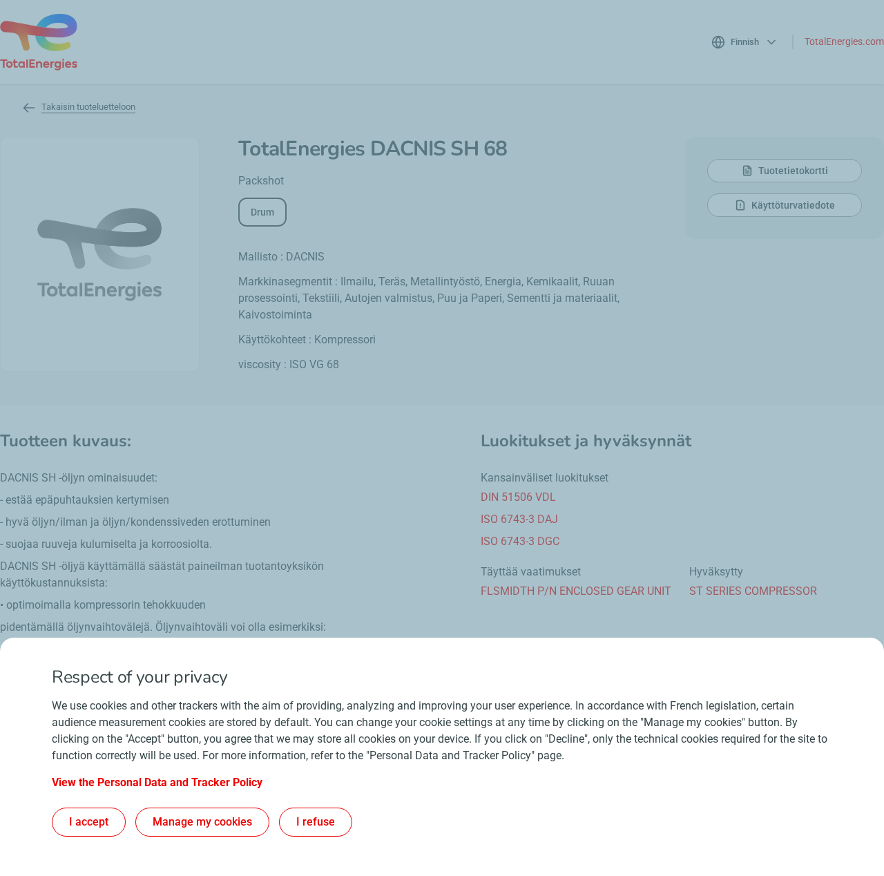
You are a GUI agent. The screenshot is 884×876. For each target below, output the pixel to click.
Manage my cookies (202, 821)
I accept (88, 821)
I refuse (315, 821)
